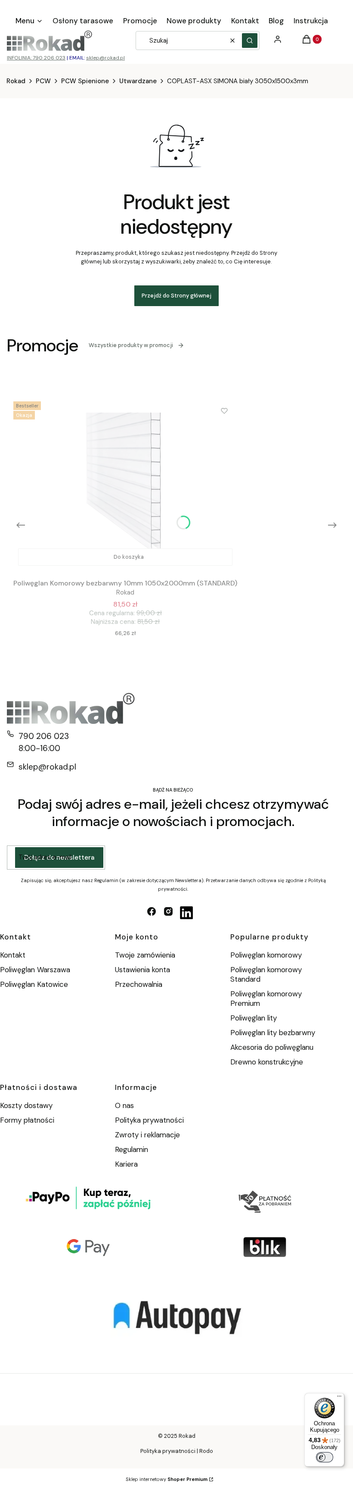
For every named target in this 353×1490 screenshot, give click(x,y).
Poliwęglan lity (253, 1018)
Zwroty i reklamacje (147, 1134)
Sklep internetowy (166, 1479)
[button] (249, 40)
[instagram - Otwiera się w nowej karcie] (168, 912)
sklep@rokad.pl (105, 57)
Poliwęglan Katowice (34, 984)
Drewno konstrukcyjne (266, 1062)
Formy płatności (27, 1120)
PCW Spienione (85, 81)
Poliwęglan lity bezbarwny (272, 1032)
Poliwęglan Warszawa (35, 969)
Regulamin (131, 1149)
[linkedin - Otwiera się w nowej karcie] (186, 912)
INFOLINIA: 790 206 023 (36, 57)
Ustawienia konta (142, 969)
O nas (124, 1105)
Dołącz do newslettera (59, 857)
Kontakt (12, 955)
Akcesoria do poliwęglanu (271, 1047)
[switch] (324, 1457)
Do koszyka (129, 556)
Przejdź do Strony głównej (176, 295)
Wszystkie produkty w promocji (131, 345)
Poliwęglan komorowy (266, 955)
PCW (43, 81)
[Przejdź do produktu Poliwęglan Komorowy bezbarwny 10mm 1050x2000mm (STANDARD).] (125, 484)
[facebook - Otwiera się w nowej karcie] (151, 912)
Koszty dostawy (26, 1105)
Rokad (15, 81)
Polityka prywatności (149, 1120)
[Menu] (339, 1398)
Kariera (126, 1164)
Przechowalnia (138, 984)
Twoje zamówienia (145, 955)
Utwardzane (138, 81)
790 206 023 (44, 736)
